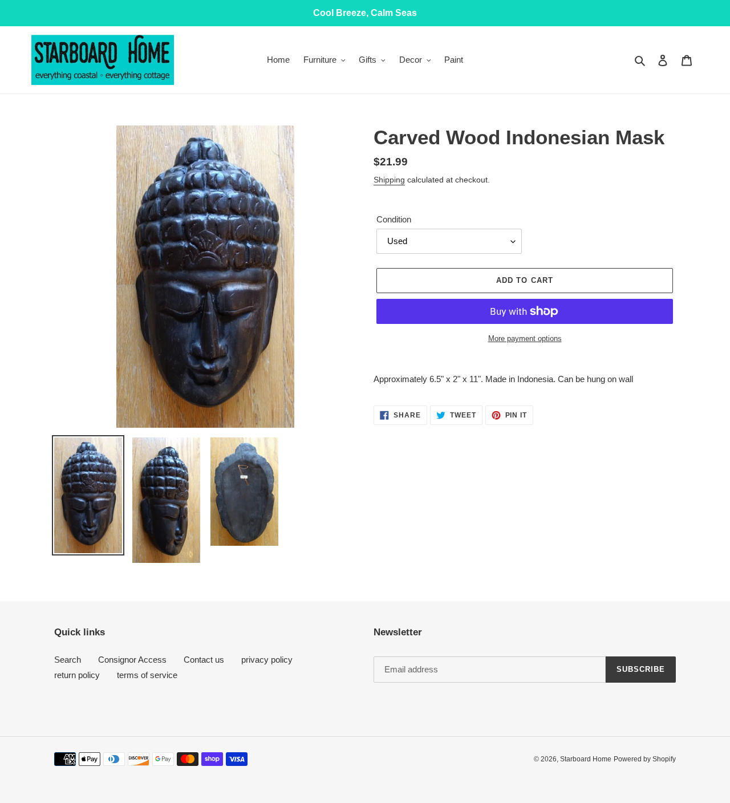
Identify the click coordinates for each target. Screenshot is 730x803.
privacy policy (267, 659)
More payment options (525, 338)
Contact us (204, 659)
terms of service (147, 675)
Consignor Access (132, 659)
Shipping (389, 179)
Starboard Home (585, 759)
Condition (393, 219)
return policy (77, 675)
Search (67, 659)
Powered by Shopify (645, 759)
